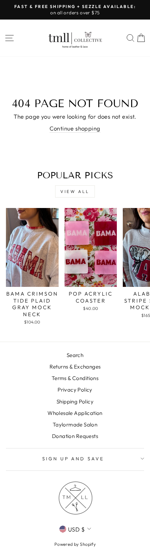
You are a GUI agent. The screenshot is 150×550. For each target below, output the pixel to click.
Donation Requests (75, 436)
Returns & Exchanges (75, 366)
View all (75, 191)
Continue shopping (75, 128)
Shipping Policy (75, 401)
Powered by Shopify (75, 544)
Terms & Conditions (75, 378)
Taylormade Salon (75, 424)
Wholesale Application (75, 413)
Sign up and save (73, 458)
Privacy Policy (75, 389)
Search (75, 355)
